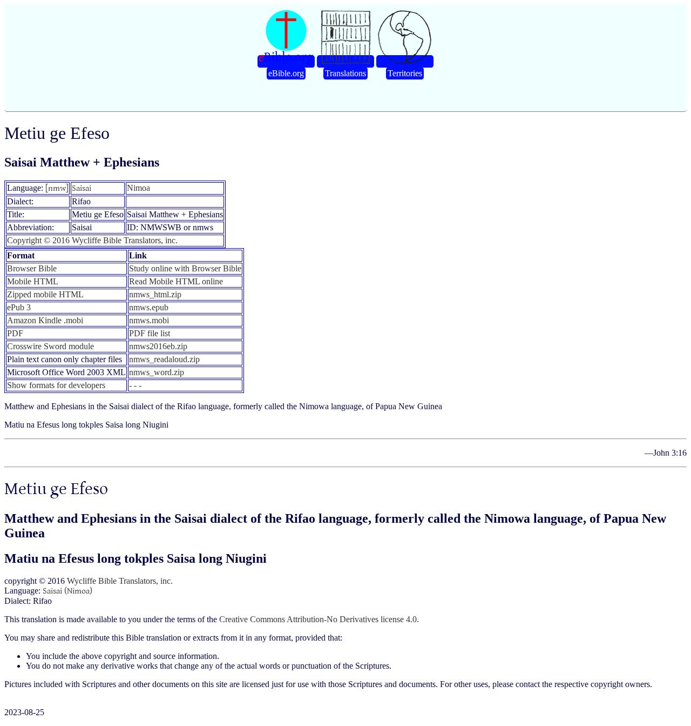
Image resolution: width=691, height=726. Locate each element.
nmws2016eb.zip (158, 346)
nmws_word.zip (156, 372)
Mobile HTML (32, 281)
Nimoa (138, 187)
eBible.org (286, 73)
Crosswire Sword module (50, 346)
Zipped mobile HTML (45, 294)
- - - (135, 385)
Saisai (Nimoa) (67, 591)
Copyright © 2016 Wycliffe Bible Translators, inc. (92, 240)
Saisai (81, 188)
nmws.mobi (149, 320)
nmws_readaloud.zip (164, 359)
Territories (405, 73)
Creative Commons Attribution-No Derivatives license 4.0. (319, 619)
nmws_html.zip (155, 294)
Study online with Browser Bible (185, 268)
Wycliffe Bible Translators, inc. (120, 580)
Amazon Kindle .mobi (45, 320)
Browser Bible (32, 268)
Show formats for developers (56, 385)
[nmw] (57, 188)
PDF (15, 333)
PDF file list (149, 333)
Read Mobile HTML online (176, 281)
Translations (345, 73)
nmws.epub (148, 307)
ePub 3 (19, 307)
